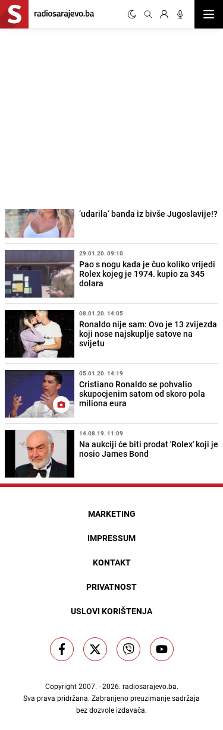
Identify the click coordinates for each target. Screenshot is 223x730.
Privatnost (111, 586)
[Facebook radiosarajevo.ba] (62, 649)
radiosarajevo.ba (150, 686)
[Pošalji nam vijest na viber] (128, 649)
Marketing (112, 513)
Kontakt (112, 562)
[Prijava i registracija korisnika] (164, 14)
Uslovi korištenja (111, 611)
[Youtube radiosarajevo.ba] (162, 649)
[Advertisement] (89, 117)
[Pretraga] (148, 14)
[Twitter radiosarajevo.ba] (95, 649)
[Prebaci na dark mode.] (132, 14)
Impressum (111, 537)
